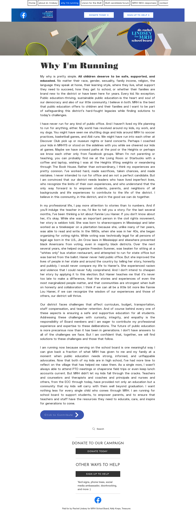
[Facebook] (23, 15)
